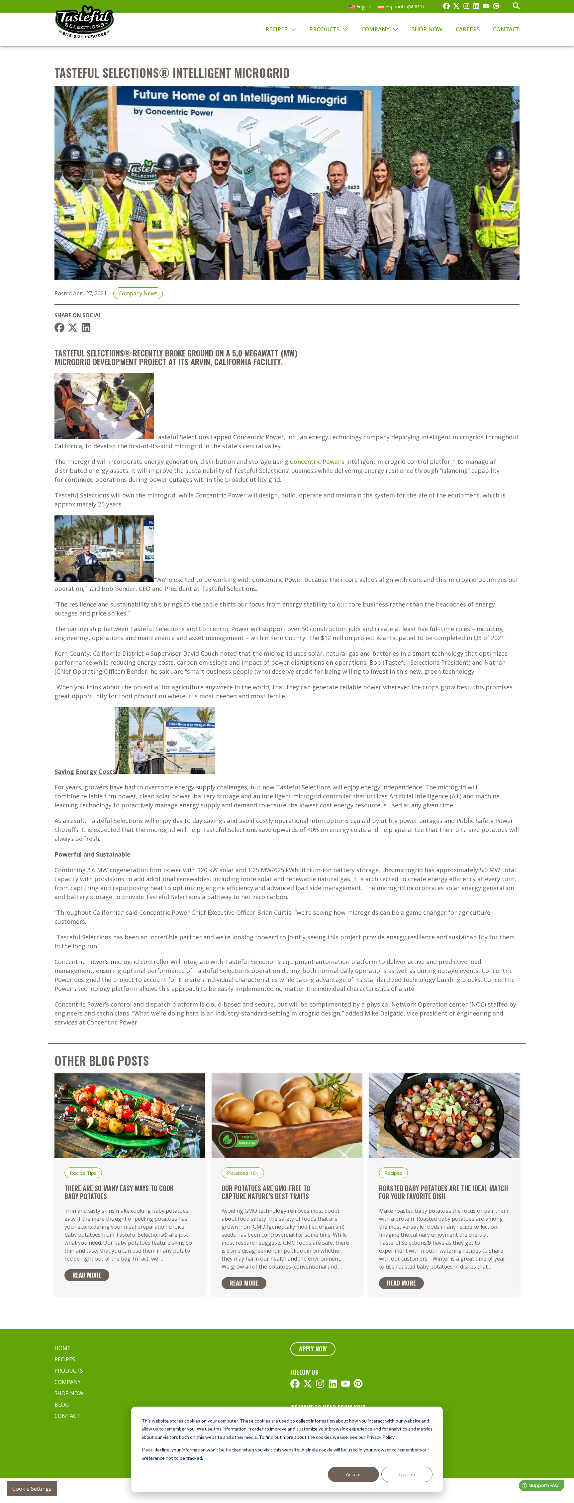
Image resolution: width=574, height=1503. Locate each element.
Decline (407, 1474)
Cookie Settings (31, 1488)
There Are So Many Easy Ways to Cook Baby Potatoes (119, 1192)
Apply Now (313, 1348)
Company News (138, 293)
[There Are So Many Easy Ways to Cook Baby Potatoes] (129, 1155)
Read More (86, 1275)
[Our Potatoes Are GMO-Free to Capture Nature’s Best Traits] (287, 1155)
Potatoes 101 (243, 1172)
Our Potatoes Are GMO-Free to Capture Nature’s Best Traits (266, 1192)
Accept (353, 1474)
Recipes (393, 1172)
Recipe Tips (83, 1172)
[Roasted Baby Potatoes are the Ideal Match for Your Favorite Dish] (444, 1155)
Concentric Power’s (317, 462)
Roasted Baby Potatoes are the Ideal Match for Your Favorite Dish (443, 1192)
